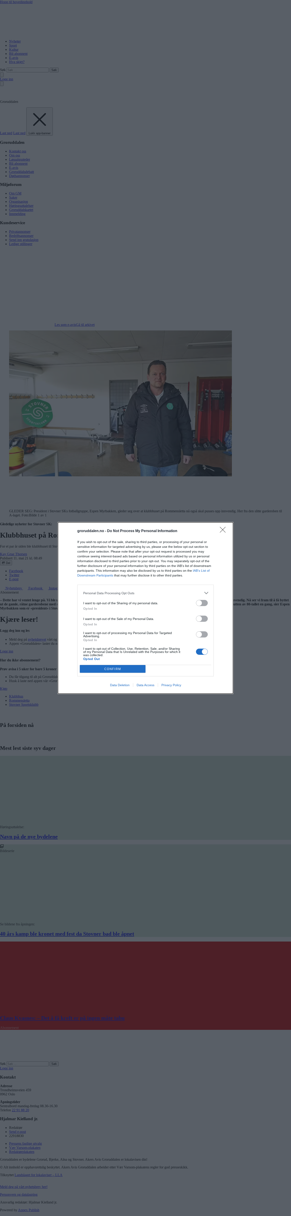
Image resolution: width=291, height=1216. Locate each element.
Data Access (145, 685)
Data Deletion (120, 685)
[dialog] (145, 608)
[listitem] (145, 593)
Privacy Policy (171, 685)
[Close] (224, 531)
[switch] (202, 603)
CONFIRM (112, 669)
